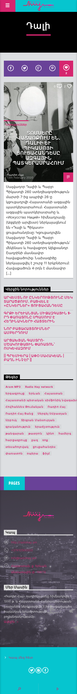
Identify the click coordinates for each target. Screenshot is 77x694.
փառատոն (14, 453)
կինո (50, 433)
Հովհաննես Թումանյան (24, 406)
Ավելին (10, 621)
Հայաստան (53, 393)
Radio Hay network (39, 386)
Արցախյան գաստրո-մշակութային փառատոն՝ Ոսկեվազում (29, 345)
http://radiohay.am (24, 542)
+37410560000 (22, 550)
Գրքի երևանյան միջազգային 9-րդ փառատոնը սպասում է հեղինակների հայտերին (37, 317)
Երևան (34, 393)
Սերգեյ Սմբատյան (52, 413)
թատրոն (35, 433)
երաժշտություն (47, 426)
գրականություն (18, 426)
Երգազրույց (15, 393)
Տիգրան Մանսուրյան (38, 420)
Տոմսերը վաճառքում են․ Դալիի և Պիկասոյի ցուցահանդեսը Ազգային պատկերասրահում (38, 148)
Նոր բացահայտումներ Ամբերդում (27, 331)
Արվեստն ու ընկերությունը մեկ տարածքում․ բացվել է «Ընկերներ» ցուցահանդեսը (38, 302)
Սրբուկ (11, 420)
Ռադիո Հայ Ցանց (19, 413)
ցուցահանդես (44, 446)
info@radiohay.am (23, 558)
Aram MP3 (13, 386)
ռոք (45, 440)
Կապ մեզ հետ (21, 657)
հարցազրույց (16, 440)
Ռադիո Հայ (15, 174)
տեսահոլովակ (17, 446)
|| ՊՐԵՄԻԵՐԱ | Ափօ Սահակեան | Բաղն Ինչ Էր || (34, 358)
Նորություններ (16, 124)
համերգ (65, 433)
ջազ (34, 440)
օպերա (32, 453)
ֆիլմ (46, 453)
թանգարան (15, 433)
